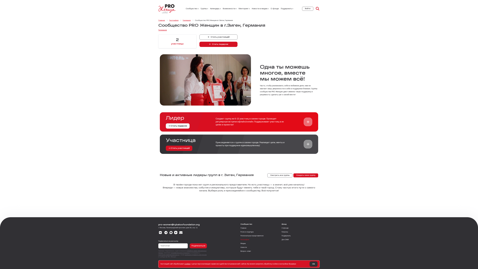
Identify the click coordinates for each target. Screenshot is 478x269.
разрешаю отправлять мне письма (196, 255)
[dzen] (175, 233)
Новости (243, 247)
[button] (308, 122)
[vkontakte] (160, 233)
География (244, 239)
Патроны (285, 232)
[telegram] (166, 233)
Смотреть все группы (280, 175)
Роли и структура (247, 232)
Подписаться (198, 246)
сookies (187, 264)
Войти (307, 8)
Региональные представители (252, 236)
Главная (243, 228)
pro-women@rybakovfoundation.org (179, 225)
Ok (313, 264)
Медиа (243, 243)
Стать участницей (220, 37)
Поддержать (286, 236)
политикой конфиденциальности (168, 255)
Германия (162, 30)
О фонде (275, 9)
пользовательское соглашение (180, 253)
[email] (181, 233)
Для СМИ (285, 239)
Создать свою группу (305, 175)
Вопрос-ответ (245, 251)
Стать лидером (219, 44)
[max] (171, 233)
